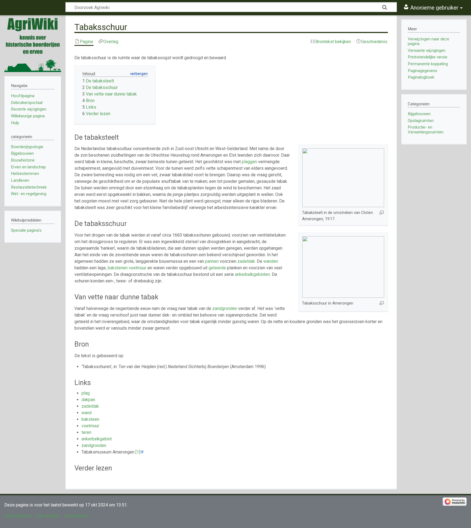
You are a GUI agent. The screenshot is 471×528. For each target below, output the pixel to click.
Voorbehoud (76, 515)
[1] (137, 452)
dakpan (88, 399)
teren (86, 432)
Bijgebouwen (419, 113)
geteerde (217, 267)
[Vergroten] (381, 212)
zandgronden (224, 308)
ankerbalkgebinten (252, 274)
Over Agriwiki (47, 515)
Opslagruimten (421, 120)
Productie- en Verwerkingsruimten (425, 129)
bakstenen (118, 267)
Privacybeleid (17, 515)
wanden (270, 261)
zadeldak (246, 261)
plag (85, 393)
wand (86, 412)
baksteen (90, 419)
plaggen (249, 161)
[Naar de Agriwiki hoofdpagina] (32, 43)
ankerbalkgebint (96, 439)
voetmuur (137, 267)
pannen (212, 261)
